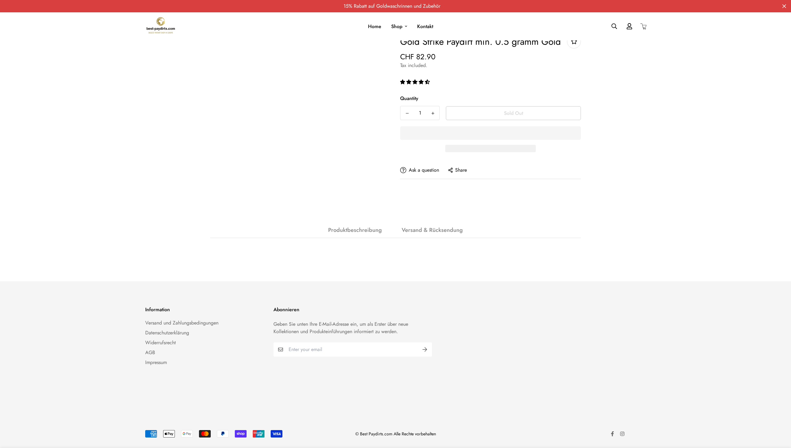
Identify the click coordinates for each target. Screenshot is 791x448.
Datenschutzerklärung (167, 332)
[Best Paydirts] (160, 26)
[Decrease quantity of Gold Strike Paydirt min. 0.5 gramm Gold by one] (407, 113)
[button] (415, 82)
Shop (396, 26)
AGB (150, 352)
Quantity (409, 98)
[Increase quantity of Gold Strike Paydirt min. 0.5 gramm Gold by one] (432, 113)
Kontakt (425, 26)
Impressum (156, 362)
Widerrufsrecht (160, 342)
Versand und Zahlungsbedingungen (181, 322)
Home (374, 26)
